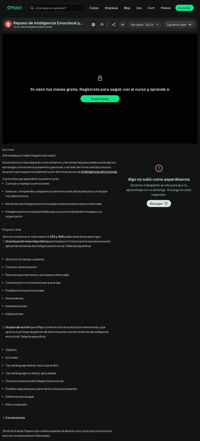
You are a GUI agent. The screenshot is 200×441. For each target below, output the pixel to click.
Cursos (94, 8)
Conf (151, 8)
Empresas (111, 8)
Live (139, 8)
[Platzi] (14, 8)
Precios (166, 8)
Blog (127, 8)
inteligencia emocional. (99, 172)
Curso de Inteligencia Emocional (32, 26)
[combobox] (56, 8)
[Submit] (31, 8)
